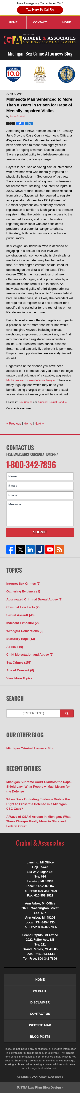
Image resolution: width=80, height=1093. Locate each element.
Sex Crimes (25, 401)
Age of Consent (20, 670)
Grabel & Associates (51, 1076)
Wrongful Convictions (25, 631)
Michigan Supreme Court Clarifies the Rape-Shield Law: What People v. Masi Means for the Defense (39, 786)
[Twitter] (20, 549)
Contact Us (20, 448)
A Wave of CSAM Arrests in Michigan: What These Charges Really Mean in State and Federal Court (38, 821)
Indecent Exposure (22, 623)
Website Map (40, 1025)
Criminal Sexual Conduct (52, 401)
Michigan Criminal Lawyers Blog (30, 748)
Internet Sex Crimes (23, 583)
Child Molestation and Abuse (30, 654)
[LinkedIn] (30, 549)
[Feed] (59, 549)
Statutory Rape (20, 639)
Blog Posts (40, 1036)
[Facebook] (11, 549)
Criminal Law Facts (23, 607)
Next (39, 423)
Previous (13, 423)
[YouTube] (50, 549)
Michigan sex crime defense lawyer (30, 380)
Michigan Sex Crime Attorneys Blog (40, 39)
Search (66, 713)
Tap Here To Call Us (40, 9)
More (66, 22)
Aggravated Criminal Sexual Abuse (34, 599)
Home (13, 22)
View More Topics (19, 678)
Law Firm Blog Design (38, 1087)
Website (40, 991)
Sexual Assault (20, 615)
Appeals (14, 647)
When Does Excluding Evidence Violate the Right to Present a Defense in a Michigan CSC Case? (38, 804)
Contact (40, 22)
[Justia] (40, 549)
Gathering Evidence (23, 591)
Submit (40, 532)
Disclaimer (40, 1002)
